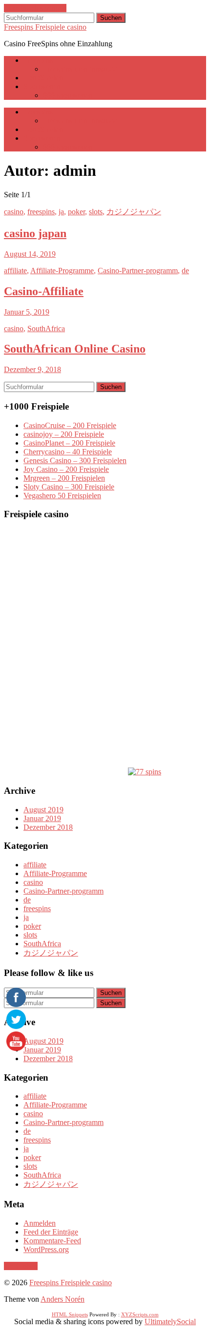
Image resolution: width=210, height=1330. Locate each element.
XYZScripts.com (140, 1314)
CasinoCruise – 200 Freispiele (69, 425)
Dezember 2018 (48, 827)
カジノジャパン (133, 211)
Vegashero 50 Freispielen (62, 495)
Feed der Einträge (50, 1232)
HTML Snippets (70, 1314)
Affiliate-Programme (62, 270)
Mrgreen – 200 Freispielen (64, 478)
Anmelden (39, 1223)
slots (96, 211)
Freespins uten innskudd (80, 69)
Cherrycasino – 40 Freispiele (67, 452)
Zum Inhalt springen (35, 8)
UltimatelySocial (170, 1321)
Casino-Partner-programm (138, 270)
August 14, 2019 (30, 254)
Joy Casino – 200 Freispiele (66, 469)
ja (61, 211)
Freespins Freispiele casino (45, 27)
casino (13, 211)
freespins (41, 211)
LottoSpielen (43, 78)
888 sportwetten (67, 95)
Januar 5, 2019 (26, 312)
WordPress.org (46, 1249)
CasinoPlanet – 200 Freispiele (69, 443)
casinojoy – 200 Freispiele (63, 434)
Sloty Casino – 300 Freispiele (68, 487)
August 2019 (43, 809)
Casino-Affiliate (44, 291)
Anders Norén (62, 1299)
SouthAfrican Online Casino (75, 348)
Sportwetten (42, 86)
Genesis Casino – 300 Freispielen (74, 460)
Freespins (38, 60)
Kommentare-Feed (52, 1240)
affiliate (15, 270)
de (185, 270)
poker (76, 211)
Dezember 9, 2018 (32, 369)
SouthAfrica (46, 328)
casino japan (35, 233)
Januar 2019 (42, 818)
